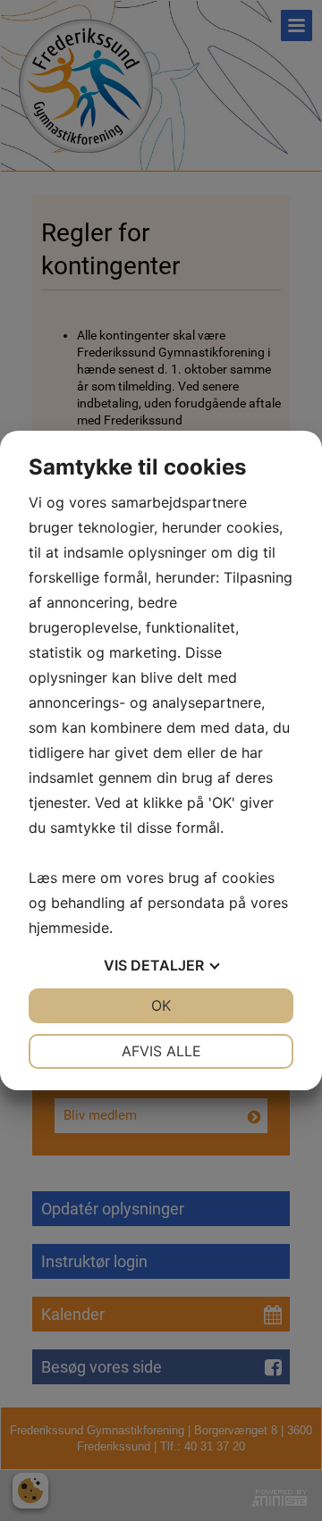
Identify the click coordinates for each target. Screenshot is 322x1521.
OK (161, 1005)
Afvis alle (161, 1051)
